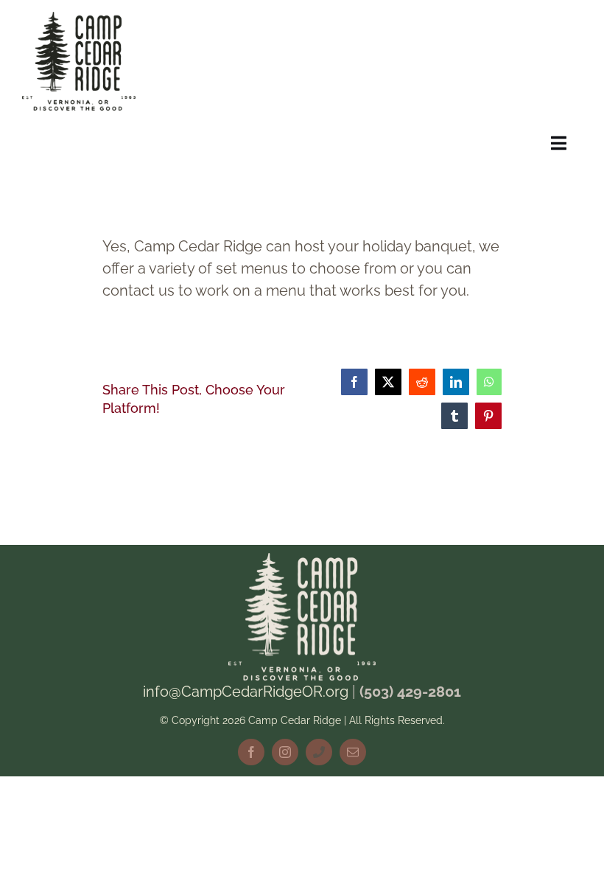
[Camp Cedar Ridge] (79, 19)
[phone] (319, 752)
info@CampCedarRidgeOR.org (245, 691)
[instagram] (285, 752)
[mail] (353, 752)
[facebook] (251, 752)
